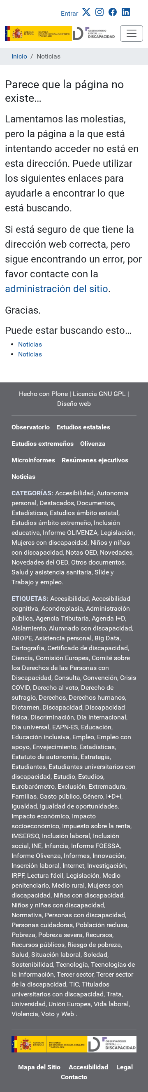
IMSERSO (25, 836)
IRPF (18, 875)
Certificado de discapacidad (87, 648)
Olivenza (93, 444)
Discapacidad (62, 707)
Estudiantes (29, 767)
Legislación (117, 533)
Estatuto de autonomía (45, 757)
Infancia (56, 846)
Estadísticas (29, 513)
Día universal (30, 727)
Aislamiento (29, 628)
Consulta (67, 678)
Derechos (52, 697)
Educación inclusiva (40, 737)
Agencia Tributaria (62, 618)
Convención (100, 678)
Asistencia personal (63, 638)
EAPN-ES (65, 727)
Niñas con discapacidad (88, 895)
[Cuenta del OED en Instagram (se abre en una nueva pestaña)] (101, 11)
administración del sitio (56, 289)
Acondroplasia (62, 608)
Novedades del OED (40, 562)
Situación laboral (56, 954)
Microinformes (33, 460)
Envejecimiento (54, 747)
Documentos (95, 503)
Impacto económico (40, 816)
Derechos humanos (97, 697)
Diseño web (74, 404)
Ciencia (22, 658)
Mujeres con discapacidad (50, 542)
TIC (74, 984)
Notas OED (81, 552)
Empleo (83, 737)
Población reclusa (101, 925)
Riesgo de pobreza (94, 945)
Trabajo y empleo (37, 582)
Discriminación (52, 717)
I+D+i (113, 796)
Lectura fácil (45, 875)
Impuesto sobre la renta (96, 826)
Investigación (106, 865)
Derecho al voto (55, 687)
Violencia (25, 1014)
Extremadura (106, 786)
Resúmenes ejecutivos (95, 460)
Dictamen (25, 707)
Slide (102, 572)
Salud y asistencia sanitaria (52, 572)
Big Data (107, 638)
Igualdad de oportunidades (79, 806)
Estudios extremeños (43, 444)
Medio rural (68, 885)
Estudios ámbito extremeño (51, 523)
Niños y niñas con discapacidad (58, 905)
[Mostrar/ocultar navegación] (131, 33)
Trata (114, 994)
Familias (24, 796)
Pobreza (23, 935)
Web (67, 1014)
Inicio (19, 56)
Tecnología (72, 964)
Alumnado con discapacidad (90, 628)
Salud (20, 954)
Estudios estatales (83, 427)
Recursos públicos (38, 945)
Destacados (56, 503)
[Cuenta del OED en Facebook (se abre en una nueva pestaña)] (114, 11)
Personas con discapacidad (85, 915)
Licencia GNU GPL (99, 394)
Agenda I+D (108, 618)
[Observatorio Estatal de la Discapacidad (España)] (62, 33)
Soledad (95, 954)
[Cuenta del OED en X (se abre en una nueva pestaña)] (88, 11)
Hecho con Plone (43, 394)
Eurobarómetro (33, 786)
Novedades (116, 552)
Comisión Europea (62, 658)
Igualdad (24, 806)
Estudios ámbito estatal (84, 513)
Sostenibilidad (32, 964)
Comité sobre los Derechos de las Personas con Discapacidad (71, 668)
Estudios (90, 776)
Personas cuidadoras (42, 925)
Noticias (30, 344)
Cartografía (28, 648)
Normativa (27, 915)
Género (93, 796)
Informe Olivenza (36, 856)
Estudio (64, 776)
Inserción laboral (36, 865)
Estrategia (95, 757)
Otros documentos (98, 562)
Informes (77, 856)
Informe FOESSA (95, 846)
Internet (73, 865)
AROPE (22, 638)
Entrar (69, 13)
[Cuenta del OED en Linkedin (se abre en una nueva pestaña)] (127, 11)
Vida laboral (111, 1004)
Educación (96, 727)
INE (37, 846)
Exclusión (72, 786)
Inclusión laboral (66, 836)
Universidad (29, 1004)
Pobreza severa (60, 935)
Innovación (108, 856)
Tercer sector (75, 974)
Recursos (99, 935)
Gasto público (59, 796)
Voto (48, 1014)
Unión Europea (70, 1004)
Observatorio (31, 427)
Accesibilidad (74, 493)
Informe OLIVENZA (70, 533)
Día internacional (101, 717)
